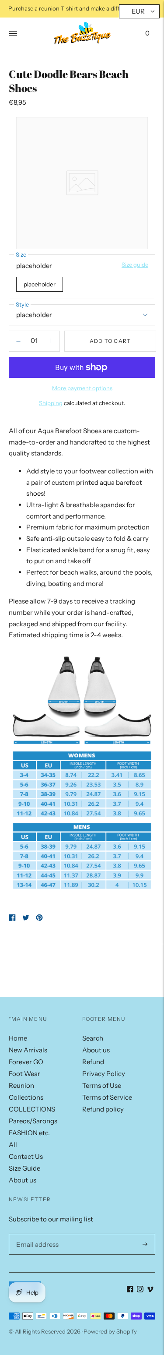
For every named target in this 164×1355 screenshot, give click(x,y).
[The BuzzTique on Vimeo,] (150, 1290)
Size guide (135, 264)
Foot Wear (24, 1073)
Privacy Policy (103, 1073)
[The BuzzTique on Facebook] (130, 1290)
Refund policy (103, 1109)
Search (92, 1038)
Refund (93, 1062)
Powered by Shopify (110, 1331)
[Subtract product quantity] (50, 341)
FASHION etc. (29, 1133)
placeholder (40, 284)
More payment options (82, 388)
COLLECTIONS (32, 1109)
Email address (35, 1233)
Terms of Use (101, 1085)
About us (22, 1180)
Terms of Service (107, 1097)
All (13, 1144)
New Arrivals (28, 1050)
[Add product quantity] (18, 341)
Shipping (51, 402)
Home (18, 1038)
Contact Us (26, 1156)
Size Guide (24, 1168)
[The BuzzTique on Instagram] (140, 1290)
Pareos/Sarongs (33, 1121)
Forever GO (26, 1062)
